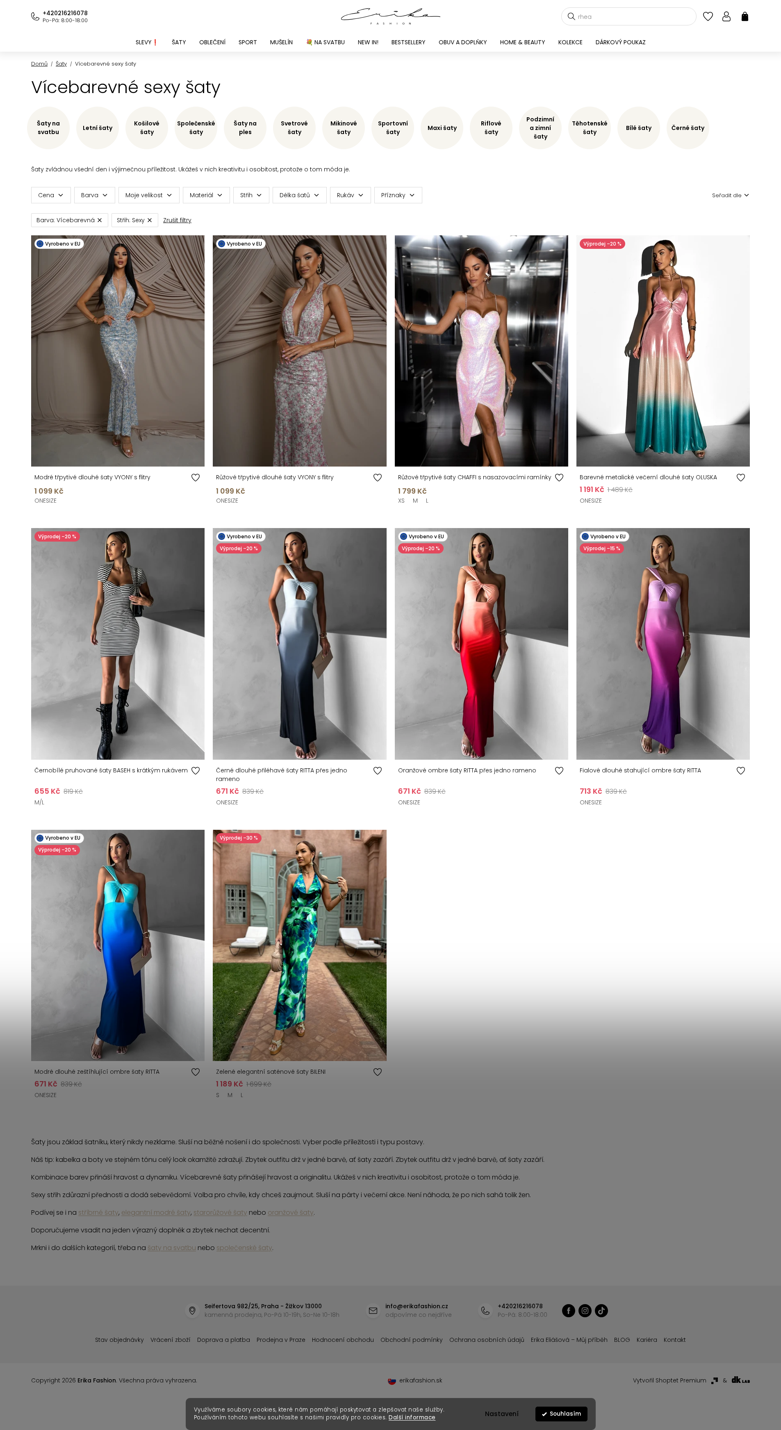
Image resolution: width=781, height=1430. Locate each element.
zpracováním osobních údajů (485, 780)
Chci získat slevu (452, 760)
